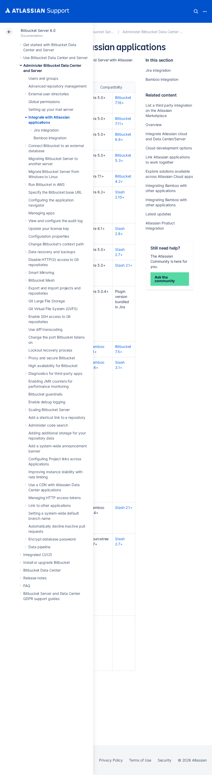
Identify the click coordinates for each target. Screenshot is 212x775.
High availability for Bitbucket (53, 365)
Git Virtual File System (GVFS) (53, 308)
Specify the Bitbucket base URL (55, 192)
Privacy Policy (111, 760)
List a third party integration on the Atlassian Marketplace (169, 110)
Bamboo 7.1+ (97, 349)
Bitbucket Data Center (42, 570)
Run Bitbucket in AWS (46, 184)
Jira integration (46, 130)
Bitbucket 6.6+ (123, 137)
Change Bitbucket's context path (56, 244)
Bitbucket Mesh (41, 280)
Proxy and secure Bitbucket (51, 358)
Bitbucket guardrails (45, 394)
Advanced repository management (57, 86)
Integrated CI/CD (37, 554)
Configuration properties (48, 236)
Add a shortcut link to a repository (56, 417)
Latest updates (158, 214)
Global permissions (44, 101)
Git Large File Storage (46, 301)
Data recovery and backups (51, 252)
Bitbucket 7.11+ (123, 121)
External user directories (48, 94)
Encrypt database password (52, 539)
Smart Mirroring (41, 272)
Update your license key (48, 228)
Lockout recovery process (50, 350)
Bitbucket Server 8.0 (38, 30)
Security (164, 760)
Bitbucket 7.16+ (123, 100)
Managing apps (41, 213)
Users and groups (43, 78)
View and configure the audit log (55, 220)
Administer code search (48, 425)
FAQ (26, 585)
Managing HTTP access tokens (54, 497)
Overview (153, 124)
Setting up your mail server (50, 109)
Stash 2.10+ (120, 194)
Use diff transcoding (45, 329)
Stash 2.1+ (123, 265)
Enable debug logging (46, 402)
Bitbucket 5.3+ (123, 158)
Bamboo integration (50, 138)
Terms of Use (140, 760)
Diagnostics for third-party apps (55, 373)
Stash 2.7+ (120, 252)
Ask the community (165, 279)
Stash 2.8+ (120, 231)
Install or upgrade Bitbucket (46, 562)
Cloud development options (169, 148)
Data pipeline (39, 547)
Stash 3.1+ (120, 365)
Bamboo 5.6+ (97, 365)
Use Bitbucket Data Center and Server (55, 57)
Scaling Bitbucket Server (49, 409)
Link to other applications (49, 505)
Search (196, 11)
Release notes (35, 578)
